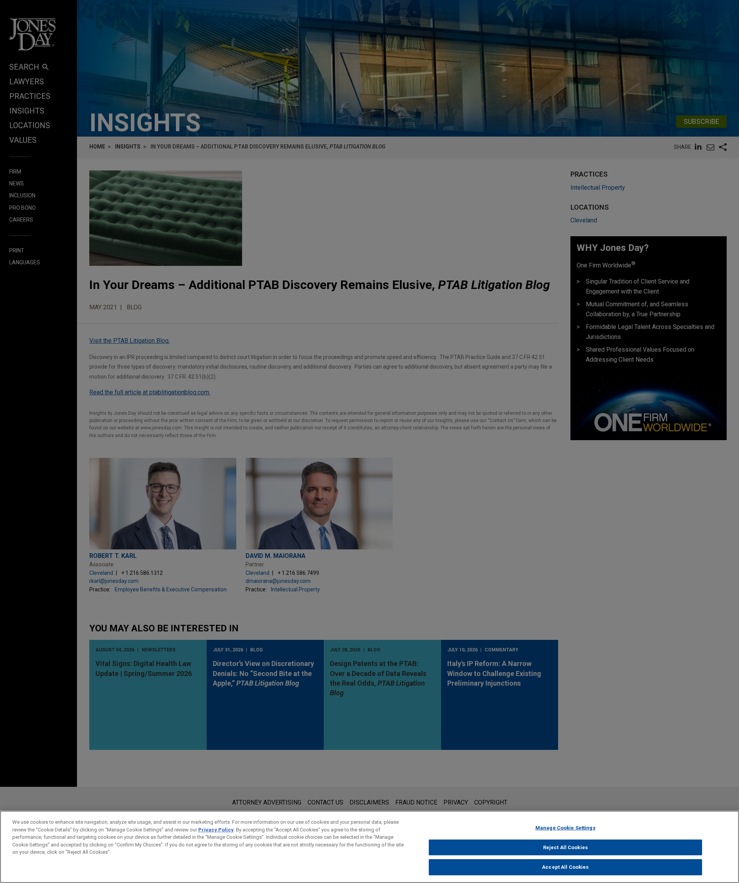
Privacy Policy (216, 830)
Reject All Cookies (565, 847)
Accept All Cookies (565, 867)
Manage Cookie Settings (565, 828)
